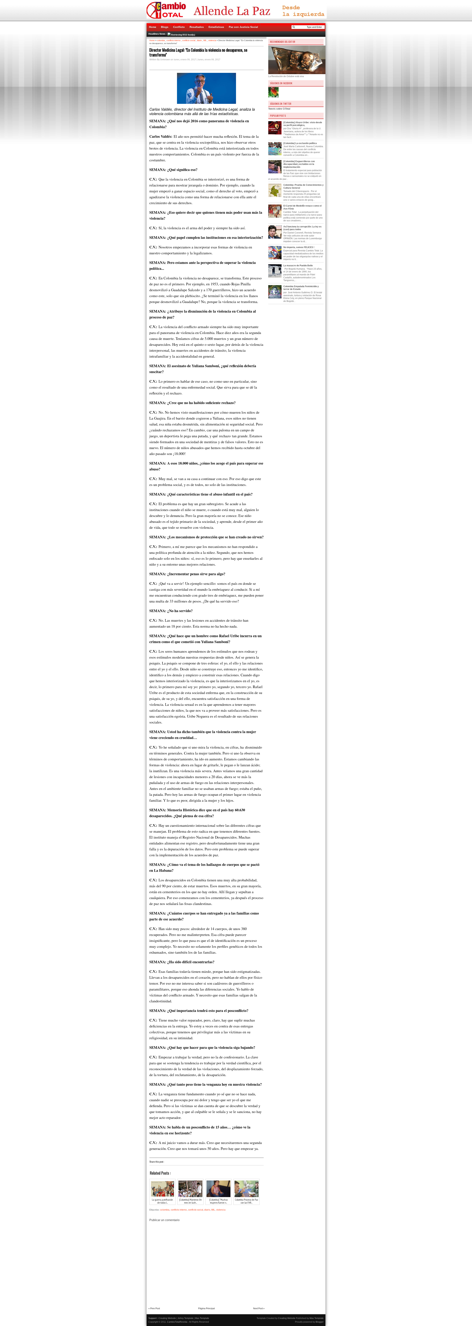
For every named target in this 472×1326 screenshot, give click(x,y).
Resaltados (197, 26)
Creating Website (167, 1318)
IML (205, 40)
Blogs (164, 26)
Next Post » (259, 1308)
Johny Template (185, 1318)
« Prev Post (154, 1308)
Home (152, 26)
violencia (212, 40)
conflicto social (188, 40)
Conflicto (179, 26)
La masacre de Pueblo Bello (298, 265)
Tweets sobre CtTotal (279, 109)
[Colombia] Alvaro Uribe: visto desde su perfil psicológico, (302, 124)
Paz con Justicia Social (243, 26)
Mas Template (202, 1318)
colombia (161, 40)
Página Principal (206, 1308)
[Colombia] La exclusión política (300, 143)
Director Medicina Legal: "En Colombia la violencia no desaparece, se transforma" (198, 52)
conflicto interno (173, 40)
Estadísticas (216, 26)
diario (199, 40)
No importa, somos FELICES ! (298, 247)
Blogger (320, 1322)
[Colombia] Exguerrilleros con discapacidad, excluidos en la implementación (299, 164)
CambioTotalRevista (177, 1322)
